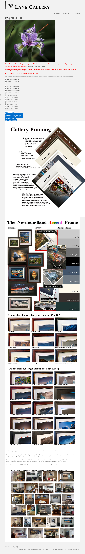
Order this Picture (9, 110)
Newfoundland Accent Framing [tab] (13, 114)
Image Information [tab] (10, 118)
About (50, 12)
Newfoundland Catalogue (57, 12)
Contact (72, 12)
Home (45, 12)
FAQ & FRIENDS (77, 12)
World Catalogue (66, 12)
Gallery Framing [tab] (9, 112)
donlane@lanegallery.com (36, 67)
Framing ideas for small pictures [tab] (14, 115)
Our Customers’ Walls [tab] (11, 120)
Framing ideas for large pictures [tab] (14, 117)
